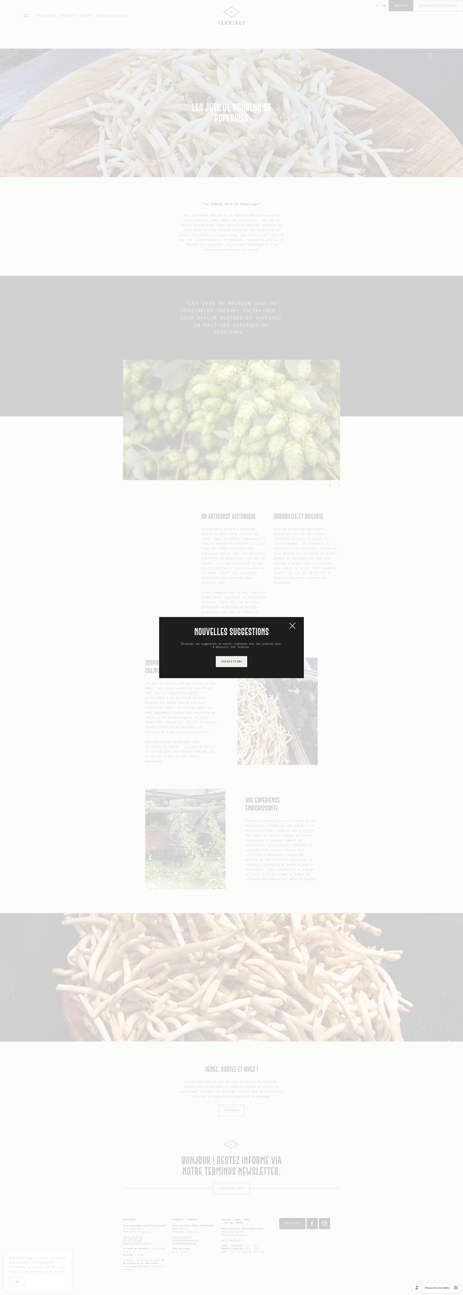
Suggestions (231, 661)
